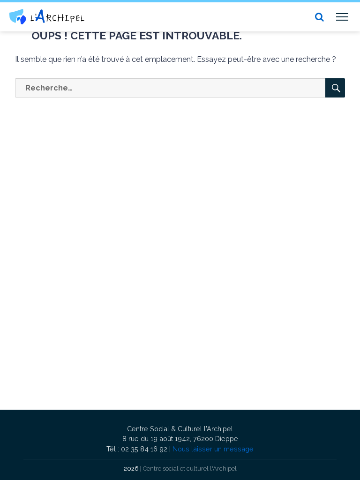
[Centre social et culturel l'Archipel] (46, 16)
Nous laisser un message (213, 449)
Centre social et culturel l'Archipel (190, 468)
